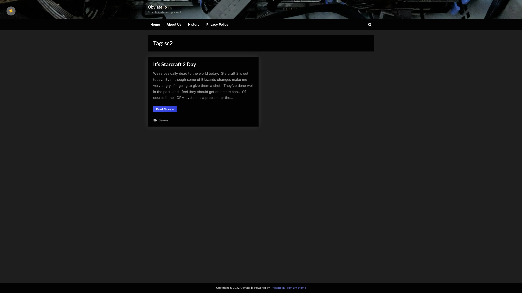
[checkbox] (11, 11)
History (194, 24)
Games (163, 120)
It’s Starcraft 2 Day (174, 64)
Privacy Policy (217, 24)
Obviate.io (157, 6)
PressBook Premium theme (288, 287)
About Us (174, 24)
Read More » (166, 110)
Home (155, 24)
